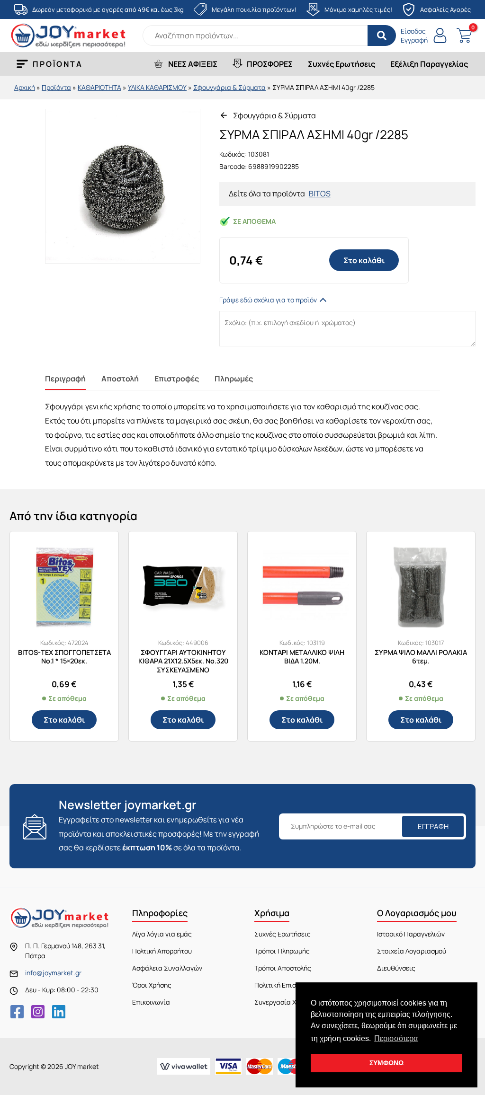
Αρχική (24, 87)
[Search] (382, 35)
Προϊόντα (56, 87)
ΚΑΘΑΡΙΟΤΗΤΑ (99, 87)
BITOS (320, 193)
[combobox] (269, 35)
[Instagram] (37, 1011)
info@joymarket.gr (53, 972)
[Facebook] (17, 1011)
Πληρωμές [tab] (234, 378)
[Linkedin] (58, 1011)
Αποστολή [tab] (120, 378)
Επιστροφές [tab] (176, 378)
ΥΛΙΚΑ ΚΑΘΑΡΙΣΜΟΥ (157, 87)
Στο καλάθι (364, 260)
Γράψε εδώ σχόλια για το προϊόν (268, 299)
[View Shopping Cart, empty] (464, 35)
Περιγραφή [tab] (65, 378)
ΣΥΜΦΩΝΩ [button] (386, 1063)
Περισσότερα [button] (396, 1038)
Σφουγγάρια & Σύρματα (229, 87)
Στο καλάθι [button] (64, 720)
